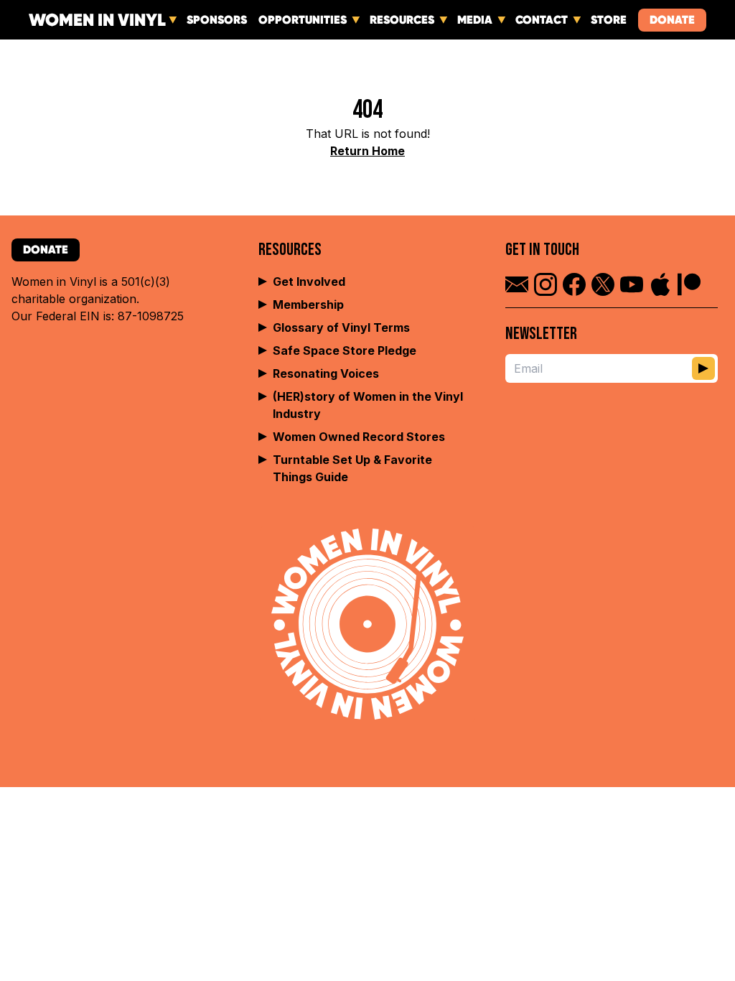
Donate (672, 19)
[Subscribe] (703, 368)
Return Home (367, 151)
